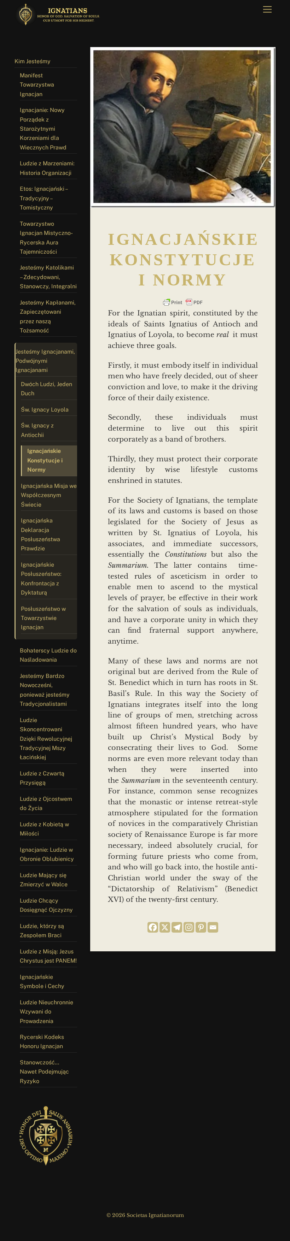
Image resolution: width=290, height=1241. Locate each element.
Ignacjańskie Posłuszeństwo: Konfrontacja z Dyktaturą (41, 578)
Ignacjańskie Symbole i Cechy (42, 981)
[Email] (213, 927)
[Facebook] (152, 927)
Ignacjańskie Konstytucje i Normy (45, 460)
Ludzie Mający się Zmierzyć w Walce (44, 880)
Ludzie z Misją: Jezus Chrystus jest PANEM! (48, 956)
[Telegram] (177, 927)
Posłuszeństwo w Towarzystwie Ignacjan (43, 618)
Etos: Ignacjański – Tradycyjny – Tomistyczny (44, 198)
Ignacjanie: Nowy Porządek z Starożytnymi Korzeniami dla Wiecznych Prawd (43, 129)
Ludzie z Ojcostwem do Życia (46, 803)
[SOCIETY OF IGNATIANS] (58, 23)
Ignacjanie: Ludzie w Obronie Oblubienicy (47, 854)
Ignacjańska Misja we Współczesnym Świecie (49, 495)
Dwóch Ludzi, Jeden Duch (46, 389)
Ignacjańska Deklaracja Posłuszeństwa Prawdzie (40, 534)
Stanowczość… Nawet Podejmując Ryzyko (44, 1072)
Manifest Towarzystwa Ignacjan (37, 84)
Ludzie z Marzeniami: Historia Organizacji (47, 168)
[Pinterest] (201, 927)
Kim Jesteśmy (32, 61)
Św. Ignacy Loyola (45, 409)
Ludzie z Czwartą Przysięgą (42, 778)
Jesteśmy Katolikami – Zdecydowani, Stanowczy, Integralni (48, 277)
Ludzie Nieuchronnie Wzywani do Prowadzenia (46, 1011)
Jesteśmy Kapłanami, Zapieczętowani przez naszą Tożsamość (48, 316)
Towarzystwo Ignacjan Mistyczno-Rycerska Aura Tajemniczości (46, 237)
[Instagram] (189, 927)
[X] (165, 927)
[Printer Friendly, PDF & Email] (183, 302)
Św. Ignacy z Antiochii (37, 430)
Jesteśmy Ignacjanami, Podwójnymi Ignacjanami (45, 361)
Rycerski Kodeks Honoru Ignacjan (42, 1042)
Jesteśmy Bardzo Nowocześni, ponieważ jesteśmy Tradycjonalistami (45, 690)
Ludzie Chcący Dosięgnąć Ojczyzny (46, 905)
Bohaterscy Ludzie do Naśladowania (48, 655)
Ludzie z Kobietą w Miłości (44, 829)
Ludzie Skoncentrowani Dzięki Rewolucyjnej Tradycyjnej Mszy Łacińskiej (46, 739)
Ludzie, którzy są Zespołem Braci (42, 931)
